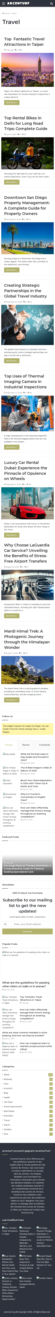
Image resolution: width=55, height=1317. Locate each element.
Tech (6, 1084)
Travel (7, 1120)
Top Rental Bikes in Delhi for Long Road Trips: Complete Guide (25, 123)
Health (7, 1097)
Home (7, 13)
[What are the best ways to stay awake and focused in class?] (10, 758)
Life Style (8, 1102)
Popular (9, 744)
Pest (6, 1134)
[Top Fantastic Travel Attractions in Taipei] (27, 70)
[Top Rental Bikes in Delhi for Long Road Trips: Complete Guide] (27, 153)
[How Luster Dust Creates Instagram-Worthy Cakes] (27, 1283)
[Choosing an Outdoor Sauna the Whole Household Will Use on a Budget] (45, 1281)
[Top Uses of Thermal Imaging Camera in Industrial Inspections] (27, 413)
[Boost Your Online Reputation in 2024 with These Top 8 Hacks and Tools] (10, 784)
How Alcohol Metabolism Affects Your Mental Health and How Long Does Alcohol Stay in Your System (26, 868)
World (6, 1075)
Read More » (11, 102)
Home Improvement (13, 1106)
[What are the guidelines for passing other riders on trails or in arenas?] (27, 965)
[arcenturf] (18, 3)
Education (8, 1116)
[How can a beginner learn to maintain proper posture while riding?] (10, 1049)
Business (8, 1079)
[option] (27, 859)
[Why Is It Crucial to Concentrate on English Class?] (10, 798)
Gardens (8, 1129)
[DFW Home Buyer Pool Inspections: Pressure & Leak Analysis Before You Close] (27, 1264)
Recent (25, 744)
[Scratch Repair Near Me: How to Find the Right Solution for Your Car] (45, 1262)
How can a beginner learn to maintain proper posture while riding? (36, 1046)
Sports (7, 1125)
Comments (44, 744)
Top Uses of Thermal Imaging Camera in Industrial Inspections (25, 381)
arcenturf (8, 1088)
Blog (6, 1093)
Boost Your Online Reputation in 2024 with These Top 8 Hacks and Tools (36, 783)
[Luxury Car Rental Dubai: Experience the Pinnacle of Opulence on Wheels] (27, 503)
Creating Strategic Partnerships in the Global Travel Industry (25, 291)
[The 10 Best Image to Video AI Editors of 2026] (10, 771)
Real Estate (9, 1111)
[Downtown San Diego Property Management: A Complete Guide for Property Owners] (27, 238)
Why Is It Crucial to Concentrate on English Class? (33, 797)
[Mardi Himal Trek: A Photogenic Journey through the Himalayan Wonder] (27, 670)
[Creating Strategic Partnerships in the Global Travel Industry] (27, 325)
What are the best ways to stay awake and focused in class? (35, 757)
